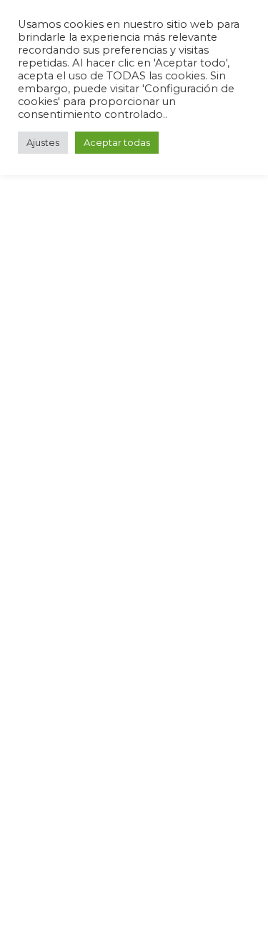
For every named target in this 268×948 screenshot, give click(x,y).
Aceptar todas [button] (117, 142)
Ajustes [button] (42, 142)
